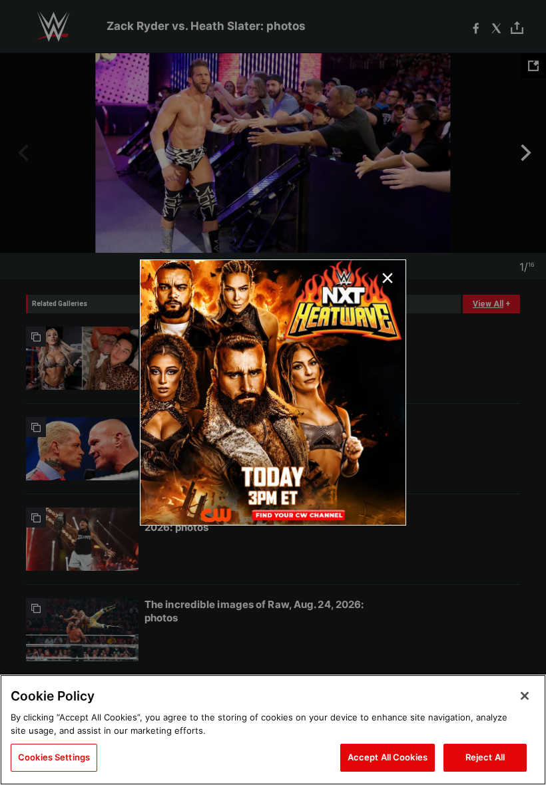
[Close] (524, 695)
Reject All (485, 757)
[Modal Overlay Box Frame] (273, 392)
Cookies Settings (54, 757)
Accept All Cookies (387, 757)
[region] (273, 730)
